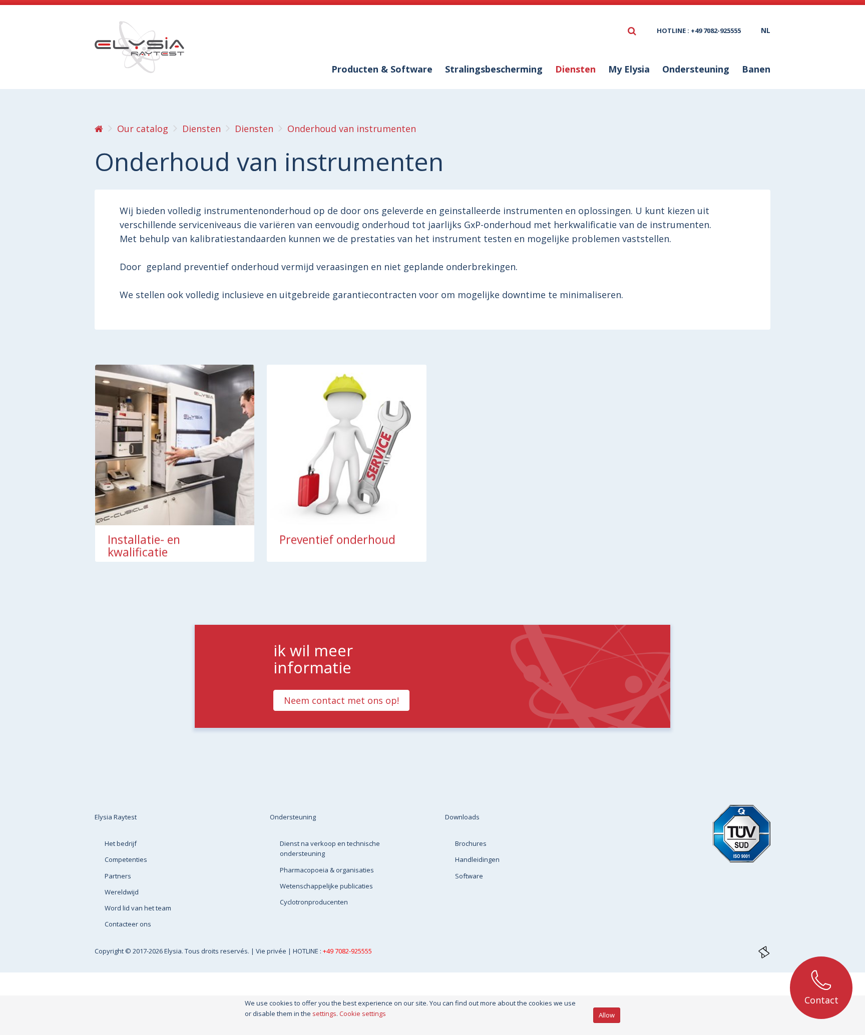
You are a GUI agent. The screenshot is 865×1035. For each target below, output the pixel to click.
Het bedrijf (121, 843)
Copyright (110, 950)
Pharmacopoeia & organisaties (327, 869)
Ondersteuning (293, 816)
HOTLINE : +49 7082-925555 (699, 30)
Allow (607, 1014)
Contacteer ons (128, 923)
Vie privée (272, 950)
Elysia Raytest (116, 816)
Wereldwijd (122, 891)
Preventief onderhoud (337, 540)
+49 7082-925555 (347, 950)
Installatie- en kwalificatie (144, 546)
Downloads (462, 816)
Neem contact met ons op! (341, 700)
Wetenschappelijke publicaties (326, 885)
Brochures (471, 843)
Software (469, 875)
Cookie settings (362, 1013)
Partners (118, 875)
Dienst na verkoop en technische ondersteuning (330, 848)
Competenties (126, 859)
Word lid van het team (138, 907)
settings (324, 1013)
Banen (756, 69)
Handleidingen (477, 859)
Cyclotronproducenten (314, 901)
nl (765, 30)
